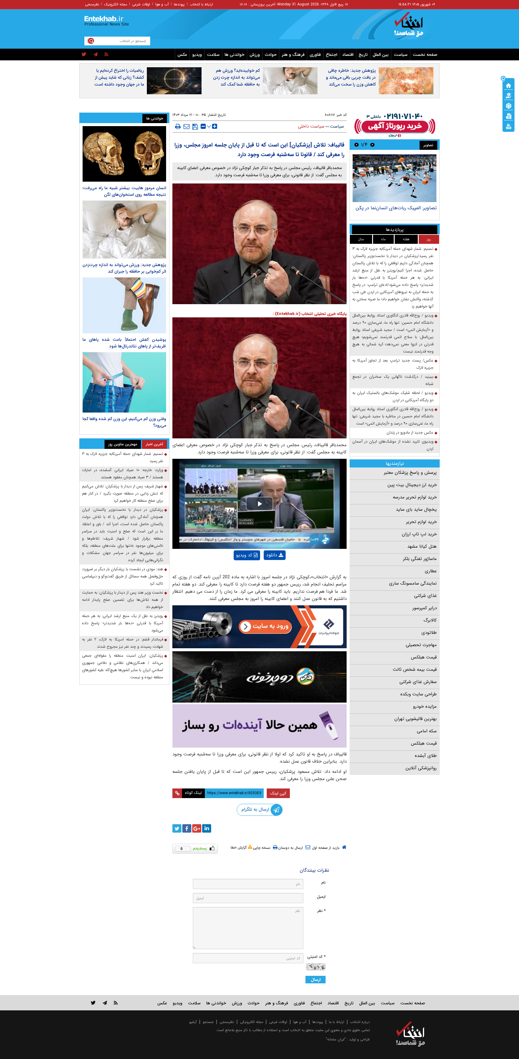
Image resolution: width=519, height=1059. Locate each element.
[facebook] (186, 828)
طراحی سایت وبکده (418, 694)
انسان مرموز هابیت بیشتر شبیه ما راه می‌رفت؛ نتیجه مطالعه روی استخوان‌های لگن (124, 191)
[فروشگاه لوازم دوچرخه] (259, 677)
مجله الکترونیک (115, 4)
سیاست (401, 54)
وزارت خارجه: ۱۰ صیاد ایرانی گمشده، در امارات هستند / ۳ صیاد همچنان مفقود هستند (122, 473)
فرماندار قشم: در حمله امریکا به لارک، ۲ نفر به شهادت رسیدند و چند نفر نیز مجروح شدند (122, 643)
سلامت (213, 54)
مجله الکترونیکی (251, 1022)
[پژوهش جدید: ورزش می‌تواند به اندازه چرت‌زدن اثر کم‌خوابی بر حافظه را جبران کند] (124, 230)
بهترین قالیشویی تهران (415, 718)
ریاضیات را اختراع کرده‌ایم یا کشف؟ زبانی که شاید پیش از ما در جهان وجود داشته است (119, 77)
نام (323, 882)
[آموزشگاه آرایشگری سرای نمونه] (259, 726)
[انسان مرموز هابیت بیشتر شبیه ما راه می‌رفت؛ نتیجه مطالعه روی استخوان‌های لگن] (124, 154)
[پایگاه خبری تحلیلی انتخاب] (413, 27)
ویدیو (197, 54)
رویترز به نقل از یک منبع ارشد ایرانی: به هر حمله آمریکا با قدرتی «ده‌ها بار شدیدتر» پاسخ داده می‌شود (122, 623)
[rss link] (116, 1002)
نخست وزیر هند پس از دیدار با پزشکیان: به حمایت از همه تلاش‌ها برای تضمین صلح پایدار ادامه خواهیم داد (122, 599)
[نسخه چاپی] (178, 126)
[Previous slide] (372, 145)
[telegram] (95, 55)
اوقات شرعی (141, 4)
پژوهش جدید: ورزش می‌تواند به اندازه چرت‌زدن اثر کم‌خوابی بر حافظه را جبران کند (124, 268)
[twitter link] (93, 1002)
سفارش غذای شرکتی (418, 681)
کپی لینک (278, 793)
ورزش (255, 54)
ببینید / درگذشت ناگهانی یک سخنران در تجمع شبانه (392, 380)
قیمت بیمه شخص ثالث (415, 669)
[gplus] (196, 828)
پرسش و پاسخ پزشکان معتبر (410, 472)
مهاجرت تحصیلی (421, 645)
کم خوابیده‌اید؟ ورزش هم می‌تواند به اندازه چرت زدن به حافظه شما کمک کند (236, 77)
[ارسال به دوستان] (187, 126)
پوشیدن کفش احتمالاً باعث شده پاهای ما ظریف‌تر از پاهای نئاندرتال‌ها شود (124, 342)
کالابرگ (430, 620)
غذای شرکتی (425, 595)
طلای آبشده (426, 755)
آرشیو (193, 1022)
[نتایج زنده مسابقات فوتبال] (508, 125)
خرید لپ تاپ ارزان (419, 534)
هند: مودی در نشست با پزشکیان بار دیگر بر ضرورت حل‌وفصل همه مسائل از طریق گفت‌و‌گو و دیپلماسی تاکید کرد (122, 576)
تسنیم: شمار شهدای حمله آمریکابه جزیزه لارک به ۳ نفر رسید (122, 457)
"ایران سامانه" (336, 1039)
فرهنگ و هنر (293, 54)
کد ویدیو (244, 555)
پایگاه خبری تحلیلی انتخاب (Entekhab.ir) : (310, 314)
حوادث (271, 54)
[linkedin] (206, 828)
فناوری (315, 54)
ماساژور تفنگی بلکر (420, 558)
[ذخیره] (195, 127)
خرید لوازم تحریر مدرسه (415, 497)
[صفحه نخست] (508, 84)
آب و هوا (162, 4)
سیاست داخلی (311, 126)
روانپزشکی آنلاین (421, 768)
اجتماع (331, 54)
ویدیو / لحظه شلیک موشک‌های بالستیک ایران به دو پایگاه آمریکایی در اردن (392, 396)
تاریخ (363, 54)
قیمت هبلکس (424, 657)
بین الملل (381, 54)
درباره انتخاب (360, 1022)
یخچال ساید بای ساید (416, 509)
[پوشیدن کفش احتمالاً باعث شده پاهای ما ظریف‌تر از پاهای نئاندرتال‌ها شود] (124, 305)
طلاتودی (429, 632)
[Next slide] (356, 145)
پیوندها (179, 4)
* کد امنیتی (316, 957)
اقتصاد (348, 54)
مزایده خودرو (425, 706)
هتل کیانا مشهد (422, 546)
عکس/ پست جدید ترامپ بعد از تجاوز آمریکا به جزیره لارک (392, 364)
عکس (182, 54)
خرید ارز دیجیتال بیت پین (412, 485)
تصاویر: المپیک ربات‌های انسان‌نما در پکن (396, 208)
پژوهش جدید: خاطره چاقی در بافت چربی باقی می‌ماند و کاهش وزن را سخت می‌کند (351, 77)
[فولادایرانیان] (259, 626)
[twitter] (84, 55)
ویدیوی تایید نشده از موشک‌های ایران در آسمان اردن (392, 445)
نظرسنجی (92, 4)
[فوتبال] (508, 105)
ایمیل (321, 897)
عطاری (431, 571)
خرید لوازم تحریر (421, 521)
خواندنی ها (234, 54)
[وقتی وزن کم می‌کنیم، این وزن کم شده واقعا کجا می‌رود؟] (124, 382)
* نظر (321, 911)
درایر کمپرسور (424, 608)
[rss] (106, 55)
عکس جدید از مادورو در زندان (410, 432)
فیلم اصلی (264, 570)
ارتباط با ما (336, 1022)
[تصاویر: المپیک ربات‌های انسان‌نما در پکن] (394, 178)
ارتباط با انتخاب (201, 4)
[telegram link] (105, 1002)
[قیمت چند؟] (508, 95)
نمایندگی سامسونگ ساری (413, 583)
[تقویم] (508, 115)
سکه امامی (427, 731)
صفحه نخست (425, 54)
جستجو (208, 1022)
